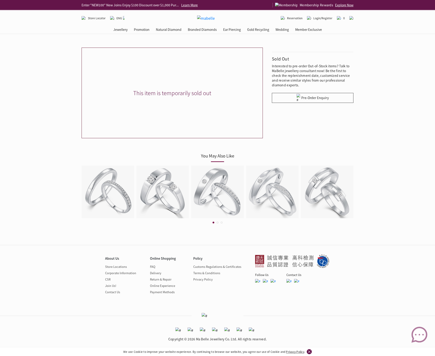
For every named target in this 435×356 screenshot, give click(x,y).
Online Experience (162, 285)
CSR (108, 279)
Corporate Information (120, 273)
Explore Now (344, 5)
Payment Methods (162, 292)
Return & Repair (161, 279)
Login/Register (322, 18)
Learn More (189, 5)
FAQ (152, 266)
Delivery (155, 273)
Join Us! (110, 285)
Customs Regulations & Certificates (217, 266)
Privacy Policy (295, 352)
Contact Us (112, 292)
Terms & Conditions (206, 273)
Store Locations (116, 266)
